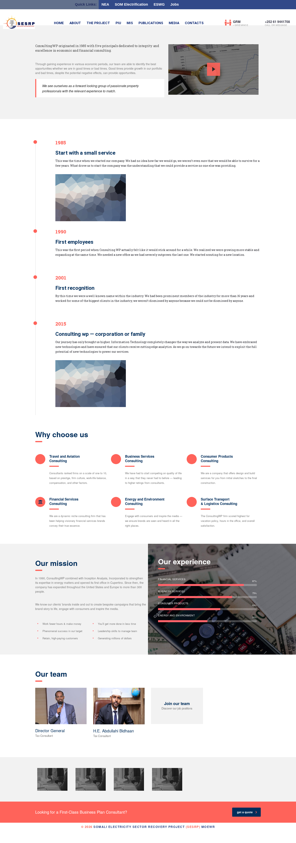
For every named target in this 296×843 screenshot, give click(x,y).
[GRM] (228, 23)
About (75, 23)
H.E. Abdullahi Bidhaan (113, 731)
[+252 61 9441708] (260, 23)
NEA (105, 4)
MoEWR (208, 826)
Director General (50, 730)
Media (174, 23)
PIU (118, 23)
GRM (236, 21)
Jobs (174, 4)
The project (98, 23)
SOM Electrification (131, 4)
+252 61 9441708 (277, 21)
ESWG (159, 4)
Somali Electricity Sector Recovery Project (139, 826)
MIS (130, 23)
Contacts (194, 23)
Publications (151, 23)
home (59, 23)
